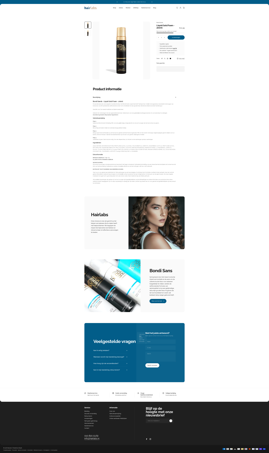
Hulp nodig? (182, 58)
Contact (86, 428)
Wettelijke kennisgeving (38, 450)
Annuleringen (88, 418)
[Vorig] (117, 2)
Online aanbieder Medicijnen (118, 418)
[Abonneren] (170, 420)
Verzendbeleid (30, 450)
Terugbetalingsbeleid (7, 450)
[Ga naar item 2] (87, 33)
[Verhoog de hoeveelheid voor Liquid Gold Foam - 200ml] (164, 37)
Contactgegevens (46, 450)
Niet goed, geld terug (90, 421)
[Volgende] (151, 2)
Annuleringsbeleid (53, 450)
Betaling (86, 411)
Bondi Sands (159, 22)
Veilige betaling (171, 393)
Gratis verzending (121, 393)
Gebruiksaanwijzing (115, 413)
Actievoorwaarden (115, 416)
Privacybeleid (14, 450)
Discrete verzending (90, 413)
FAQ (140, 336)
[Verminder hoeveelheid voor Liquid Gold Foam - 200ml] (158, 37)
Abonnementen (89, 423)
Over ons (112, 411)
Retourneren (88, 416)
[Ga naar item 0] (87, 25)
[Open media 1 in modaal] (121, 50)
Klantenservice (92, 393)
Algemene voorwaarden (22, 450)
